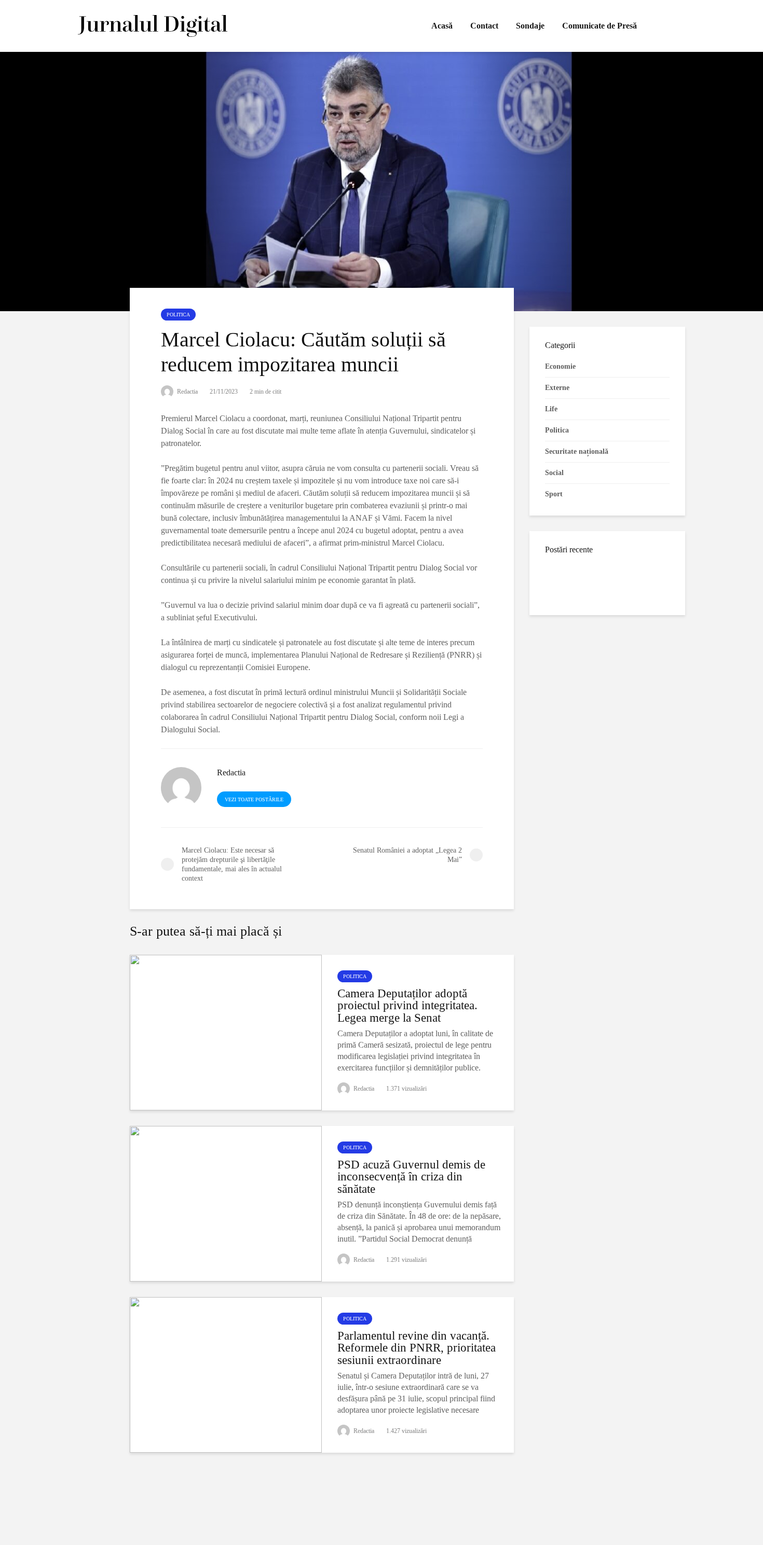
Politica (178, 314)
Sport (554, 494)
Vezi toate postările (254, 799)
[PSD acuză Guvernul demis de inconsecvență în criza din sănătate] (226, 1202)
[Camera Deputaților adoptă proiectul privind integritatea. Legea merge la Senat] (226, 1031)
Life (551, 409)
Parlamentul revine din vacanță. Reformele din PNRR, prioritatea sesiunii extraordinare (416, 1348)
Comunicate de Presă (599, 25)
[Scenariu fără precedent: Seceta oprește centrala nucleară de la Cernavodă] (566, 676)
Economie (560, 366)
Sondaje (530, 25)
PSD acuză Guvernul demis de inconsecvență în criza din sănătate (411, 1177)
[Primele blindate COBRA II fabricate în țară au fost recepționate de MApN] (566, 580)
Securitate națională (576, 451)
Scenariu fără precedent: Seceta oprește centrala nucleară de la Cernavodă (621, 687)
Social (554, 473)
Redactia (186, 391)
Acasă (442, 25)
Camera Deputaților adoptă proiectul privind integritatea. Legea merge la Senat (407, 1005)
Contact (484, 25)
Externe (557, 388)
